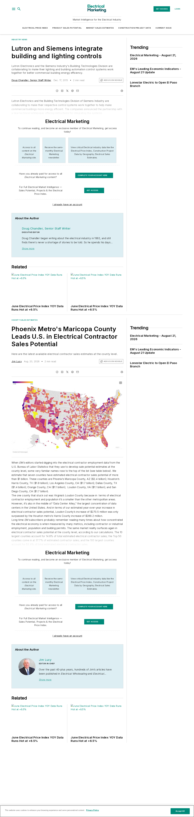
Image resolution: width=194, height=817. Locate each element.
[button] (14, 9)
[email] (77, 90)
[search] (19, 9)
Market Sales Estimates (100, 28)
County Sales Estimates (24, 320)
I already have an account (67, 204)
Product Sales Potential (67, 28)
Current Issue (164, 28)
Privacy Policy (92, 810)
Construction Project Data (134, 28)
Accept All (180, 811)
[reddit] (72, 90)
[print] (121, 90)
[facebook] (57, 90)
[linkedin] (62, 90)
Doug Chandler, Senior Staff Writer (31, 80)
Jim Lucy (17, 361)
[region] (97, 811)
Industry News (19, 39)
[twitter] (67, 90)
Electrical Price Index (35, 28)
